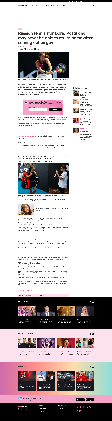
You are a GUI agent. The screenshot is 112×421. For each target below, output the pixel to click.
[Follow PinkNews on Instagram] (89, 407)
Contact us (41, 411)
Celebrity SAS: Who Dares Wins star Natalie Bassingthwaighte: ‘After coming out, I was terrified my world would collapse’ (86, 135)
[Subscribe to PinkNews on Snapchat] (77, 410)
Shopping (53, 5)
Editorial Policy (42, 408)
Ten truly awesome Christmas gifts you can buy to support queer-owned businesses (84, 353)
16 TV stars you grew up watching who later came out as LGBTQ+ (52, 209)
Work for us (41, 416)
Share (21, 49)
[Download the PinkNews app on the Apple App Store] (80, 399)
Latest (32, 5)
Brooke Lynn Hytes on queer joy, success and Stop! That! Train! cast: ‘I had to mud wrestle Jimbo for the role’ (84, 386)
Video (58, 5)
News (37, 5)
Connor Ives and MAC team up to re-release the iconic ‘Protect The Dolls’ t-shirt (26, 353)
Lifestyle (47, 5)
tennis (31, 290)
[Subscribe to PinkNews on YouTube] (86, 407)
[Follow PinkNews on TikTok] (83, 407)
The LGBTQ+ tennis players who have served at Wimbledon (85, 95)
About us (40, 405)
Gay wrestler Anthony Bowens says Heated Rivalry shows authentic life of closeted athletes (46, 386)
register (29, 295)
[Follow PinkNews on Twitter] (77, 407)
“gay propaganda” (48, 135)
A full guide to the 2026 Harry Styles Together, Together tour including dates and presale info (65, 353)
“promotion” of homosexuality (26, 136)
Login (86, 1)
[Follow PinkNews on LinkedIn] (81, 1)
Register (92, 1)
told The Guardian (43, 141)
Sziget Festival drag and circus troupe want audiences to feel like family (26, 386)
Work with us (34, 1)
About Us (20, 1)
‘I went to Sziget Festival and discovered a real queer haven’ (65, 385)
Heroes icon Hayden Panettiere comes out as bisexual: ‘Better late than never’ (86, 113)
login (24, 295)
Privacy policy (60, 408)
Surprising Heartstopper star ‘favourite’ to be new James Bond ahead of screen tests (64, 321)
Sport (20, 29)
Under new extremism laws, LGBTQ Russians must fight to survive (86, 103)
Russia (28, 290)
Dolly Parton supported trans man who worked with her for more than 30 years (84, 321)
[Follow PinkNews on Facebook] (80, 407)
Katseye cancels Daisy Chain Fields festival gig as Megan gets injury (26, 321)
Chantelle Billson (34, 46)
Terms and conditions (61, 405)
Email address (33, 107)
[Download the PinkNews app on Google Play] (90, 399)
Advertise (26, 1)
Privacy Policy (44, 113)
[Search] (93, 5)
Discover (64, 5)
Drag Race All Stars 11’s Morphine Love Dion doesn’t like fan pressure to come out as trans (86, 123)
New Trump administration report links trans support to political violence (45, 321)
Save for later (30, 49)
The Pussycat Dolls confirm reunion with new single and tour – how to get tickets (45, 353)
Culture (41, 5)
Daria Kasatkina (22, 290)
